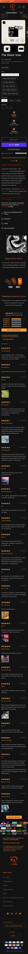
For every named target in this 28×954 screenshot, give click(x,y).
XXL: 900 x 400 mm (9, 86)
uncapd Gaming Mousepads (16, 951)
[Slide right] (26, 49)
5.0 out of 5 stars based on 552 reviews (14, 157)
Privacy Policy (7, 901)
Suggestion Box (8, 889)
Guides (5, 885)
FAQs (5, 893)
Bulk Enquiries (7, 881)
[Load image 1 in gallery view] (7, 49)
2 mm (4, 100)
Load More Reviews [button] (14, 817)
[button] (4, 7)
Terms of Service (8, 905)
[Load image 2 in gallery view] (14, 49)
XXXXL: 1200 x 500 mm (10, 93)
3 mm (11, 100)
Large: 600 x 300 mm (9, 78)
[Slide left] (1, 49)
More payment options (14, 149)
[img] (14, 313)
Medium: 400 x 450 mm (10, 74)
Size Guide (4, 67)
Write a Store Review (14, 330)
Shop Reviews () (8, 339)
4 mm (18, 100)
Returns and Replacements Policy (13, 897)
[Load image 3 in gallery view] (21, 49)
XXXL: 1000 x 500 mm (10, 90)
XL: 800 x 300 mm (8, 82)
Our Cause (6, 877)
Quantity (4, 104)
